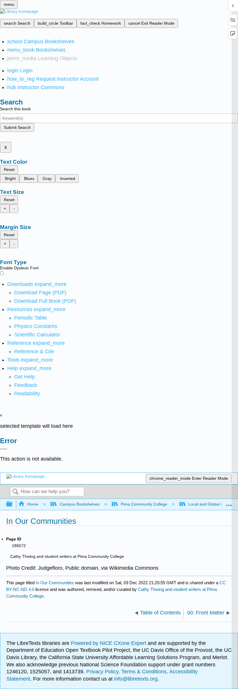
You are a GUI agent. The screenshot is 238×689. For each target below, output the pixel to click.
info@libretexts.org (135, 679)
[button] (25, 385)
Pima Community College (144, 504)
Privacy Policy (102, 671)
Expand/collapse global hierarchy (13, 504)
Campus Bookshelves (79, 504)
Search (15, 492)
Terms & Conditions (144, 671)
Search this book (15, 109)
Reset (9, 169)
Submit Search (17, 127)
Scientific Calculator (37, 335)
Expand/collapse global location (229, 502)
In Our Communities (55, 582)
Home (32, 504)
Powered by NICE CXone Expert (109, 643)
